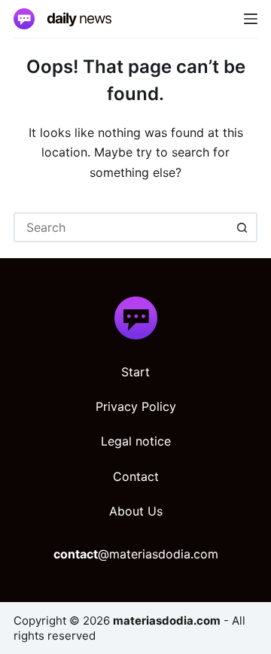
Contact (136, 476)
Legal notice (136, 441)
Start (135, 371)
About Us (136, 511)
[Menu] (250, 19)
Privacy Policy (136, 406)
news (79, 18)
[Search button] (242, 227)
